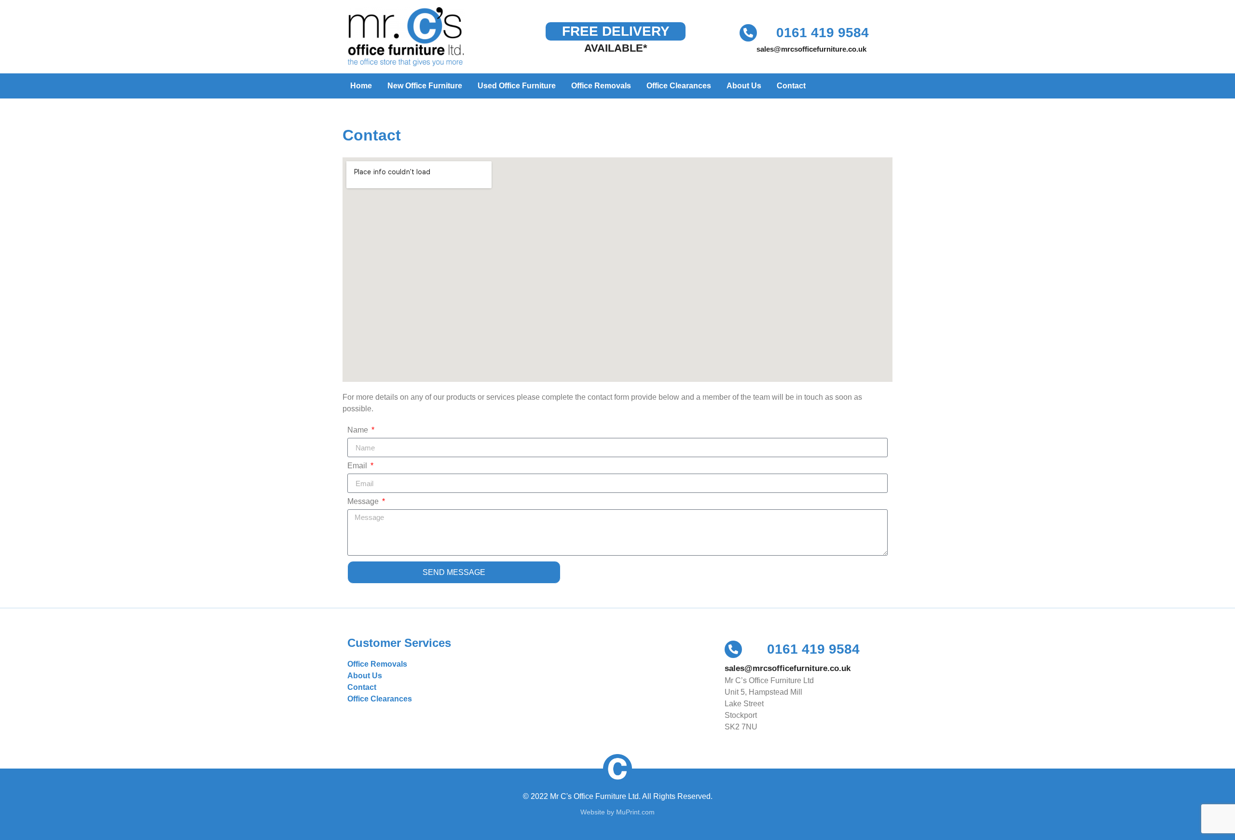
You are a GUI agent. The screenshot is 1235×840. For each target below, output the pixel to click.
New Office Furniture (424, 86)
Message (364, 501)
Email (358, 466)
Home (361, 86)
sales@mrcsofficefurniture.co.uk (811, 49)
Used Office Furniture (517, 86)
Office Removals (601, 86)
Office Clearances (678, 86)
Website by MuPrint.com (617, 812)
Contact (791, 86)
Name (358, 430)
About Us (744, 86)
